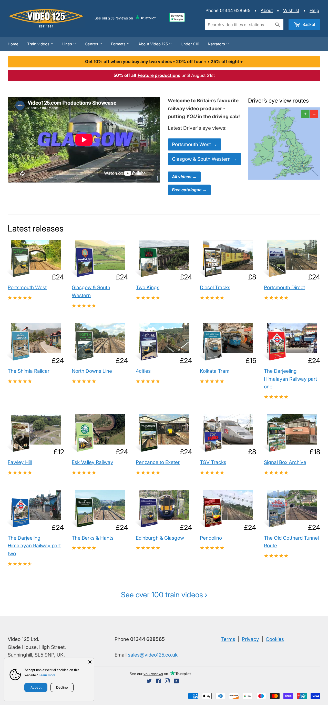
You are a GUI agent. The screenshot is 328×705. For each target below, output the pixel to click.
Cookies (275, 639)
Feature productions (159, 75)
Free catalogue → (189, 189)
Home (13, 44)
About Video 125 (153, 44)
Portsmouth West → (194, 144)
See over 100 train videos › (164, 594)
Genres (92, 44)
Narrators (217, 44)
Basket (308, 24)
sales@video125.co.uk (153, 655)
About (267, 10)
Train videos (38, 44)
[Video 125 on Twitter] (149, 681)
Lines (67, 44)
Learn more (47, 675)
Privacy (250, 639)
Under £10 (190, 44)
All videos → (184, 176)
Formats (119, 44)
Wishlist (291, 10)
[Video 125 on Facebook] (158, 681)
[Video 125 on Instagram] (167, 681)
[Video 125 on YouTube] (176, 681)
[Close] (90, 661)
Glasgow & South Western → (204, 159)
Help (314, 10)
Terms (228, 639)
